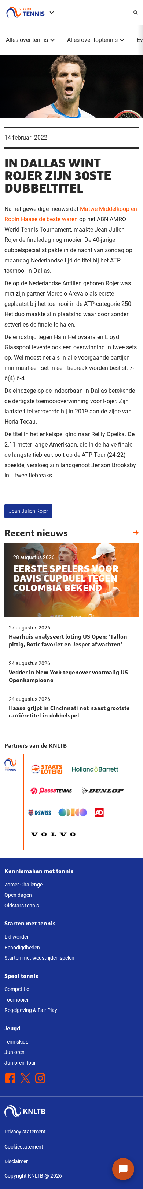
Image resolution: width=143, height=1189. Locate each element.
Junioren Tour (20, 1063)
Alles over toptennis (92, 39)
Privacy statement (25, 1132)
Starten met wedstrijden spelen (39, 958)
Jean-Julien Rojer (28, 511)
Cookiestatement (23, 1147)
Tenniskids (16, 1042)
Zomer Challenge (23, 885)
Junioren (14, 1052)
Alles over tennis (27, 39)
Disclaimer (16, 1161)
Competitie (16, 989)
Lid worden (17, 937)
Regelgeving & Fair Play (30, 1010)
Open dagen (18, 895)
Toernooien (17, 1000)
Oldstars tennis (21, 905)
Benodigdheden (22, 947)
